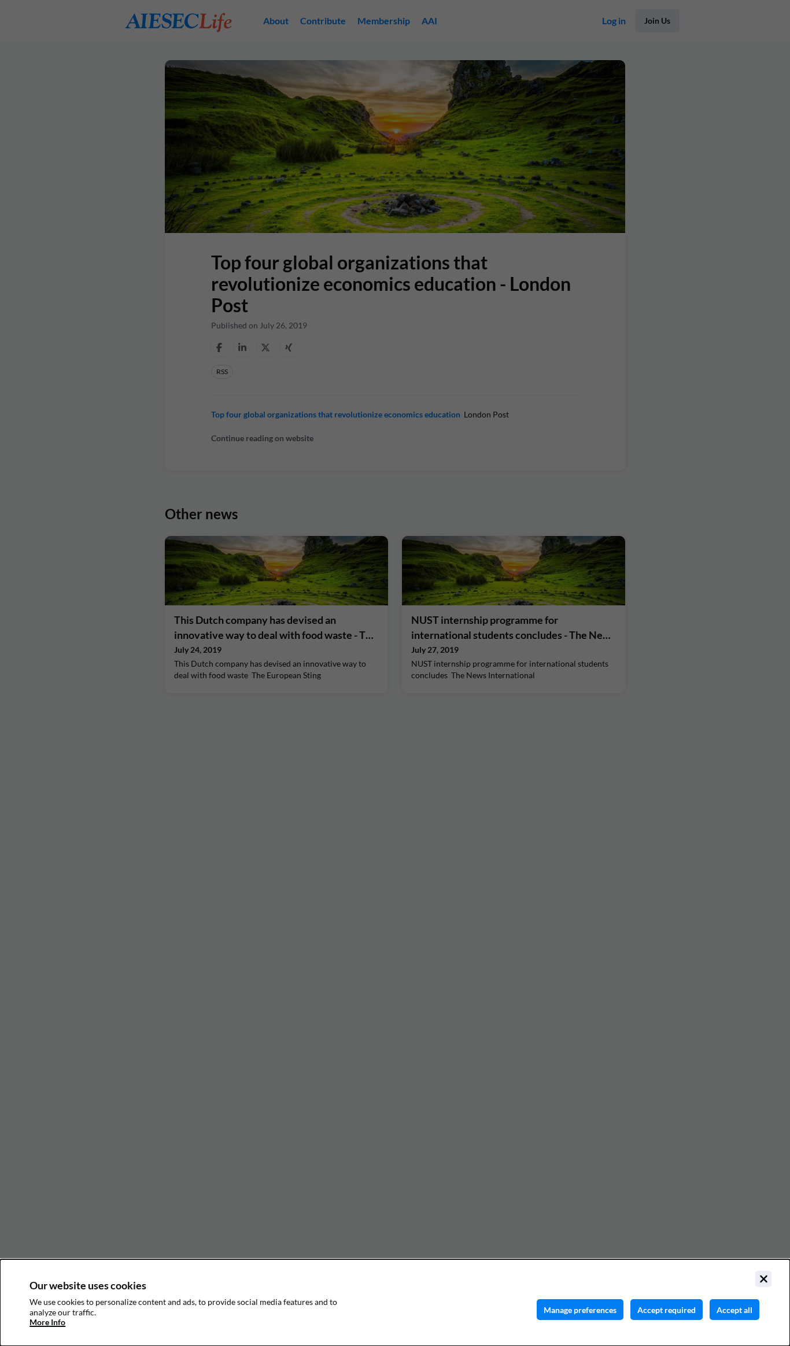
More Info (47, 1322)
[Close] (763, 1279)
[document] (395, 1302)
